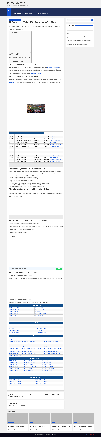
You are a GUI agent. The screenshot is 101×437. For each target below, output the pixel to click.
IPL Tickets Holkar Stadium (27, 351)
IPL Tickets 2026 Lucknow (29, 374)
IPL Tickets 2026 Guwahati (47, 370)
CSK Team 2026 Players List (14, 326)
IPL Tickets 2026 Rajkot (46, 362)
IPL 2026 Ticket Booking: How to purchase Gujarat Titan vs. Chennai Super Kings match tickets (21, 395)
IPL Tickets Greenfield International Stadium (52, 353)
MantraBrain (54, 434)
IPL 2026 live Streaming (17, 13)
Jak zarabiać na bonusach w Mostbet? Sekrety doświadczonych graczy (61, 426)
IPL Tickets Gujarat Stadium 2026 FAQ (17, 61)
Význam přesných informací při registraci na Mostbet (77, 44)
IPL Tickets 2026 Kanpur (13, 366)
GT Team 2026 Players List (40, 326)
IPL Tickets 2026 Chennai (13, 360)
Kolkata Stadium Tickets (54, 150)
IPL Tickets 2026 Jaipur (28, 360)
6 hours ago (11, 429)
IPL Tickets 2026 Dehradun (14, 374)
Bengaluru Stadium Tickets (55, 140)
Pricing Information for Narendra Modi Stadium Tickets (20, 57)
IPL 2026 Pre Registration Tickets (20, 9)
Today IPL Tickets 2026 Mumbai (15, 383)
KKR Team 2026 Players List (14, 332)
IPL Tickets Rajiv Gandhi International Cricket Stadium (31, 348)
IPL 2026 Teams (34, 9)
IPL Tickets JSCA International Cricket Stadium (52, 343)
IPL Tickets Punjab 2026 (39, 311)
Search (92, 20)
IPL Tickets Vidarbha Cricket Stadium (29, 353)
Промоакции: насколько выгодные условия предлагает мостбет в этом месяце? (17, 426)
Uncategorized (11, 422)
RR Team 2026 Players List (40, 330)
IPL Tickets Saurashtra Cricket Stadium (51, 341)
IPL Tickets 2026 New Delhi (14, 362)
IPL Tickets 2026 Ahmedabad (29, 362)
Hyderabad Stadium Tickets (55, 142)
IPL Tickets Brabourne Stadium (14, 343)
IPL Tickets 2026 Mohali (28, 364)
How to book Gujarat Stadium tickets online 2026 (19, 56)
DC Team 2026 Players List (14, 330)
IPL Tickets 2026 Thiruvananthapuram (49, 372)
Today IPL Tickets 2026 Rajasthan (41, 381)
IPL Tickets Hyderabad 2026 (14, 307)
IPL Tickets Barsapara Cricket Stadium (51, 351)
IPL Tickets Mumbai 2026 (13, 311)
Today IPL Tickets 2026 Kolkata (14, 385)
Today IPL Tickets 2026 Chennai (15, 387)
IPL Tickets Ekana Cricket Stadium (15, 355)
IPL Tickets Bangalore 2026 (14, 309)
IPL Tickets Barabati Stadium (14, 353)
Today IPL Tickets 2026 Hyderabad (15, 379)
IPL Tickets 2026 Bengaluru (14, 368)
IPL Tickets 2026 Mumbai (13, 364)
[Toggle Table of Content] (29, 52)
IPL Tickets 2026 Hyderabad (29, 368)
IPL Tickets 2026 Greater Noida (48, 368)
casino (31, 422)
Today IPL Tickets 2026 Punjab (40, 383)
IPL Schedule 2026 (69, 9)
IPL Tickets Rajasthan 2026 (40, 309)
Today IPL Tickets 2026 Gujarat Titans (42, 385)
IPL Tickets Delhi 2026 (39, 307)
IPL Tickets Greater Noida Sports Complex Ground (53, 348)
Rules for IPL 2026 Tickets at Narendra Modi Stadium (19, 58)
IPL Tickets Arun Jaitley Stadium (15, 341)
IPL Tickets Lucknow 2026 (39, 315)
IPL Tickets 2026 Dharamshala (47, 366)
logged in (15, 405)
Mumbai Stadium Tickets (54, 155)
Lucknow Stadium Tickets (54, 146)
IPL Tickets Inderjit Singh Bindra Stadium (29, 343)
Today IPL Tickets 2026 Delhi (40, 379)
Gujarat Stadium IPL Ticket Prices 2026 (17, 54)
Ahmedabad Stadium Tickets (55, 136)
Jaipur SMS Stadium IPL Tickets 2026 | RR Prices (52, 394)
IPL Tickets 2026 (16, 3)
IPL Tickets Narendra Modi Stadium (28, 341)
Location (11, 60)
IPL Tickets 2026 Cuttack (13, 372)
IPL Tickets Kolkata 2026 (13, 313)
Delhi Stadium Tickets (54, 157)
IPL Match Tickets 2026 (43, 13)
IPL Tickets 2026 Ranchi (46, 364)
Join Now (59, 268)
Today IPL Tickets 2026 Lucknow (41, 387)
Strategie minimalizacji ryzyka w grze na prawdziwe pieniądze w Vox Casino (39, 426)
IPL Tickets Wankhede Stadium (14, 351)
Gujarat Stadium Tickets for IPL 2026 (16, 53)
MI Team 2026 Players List (14, 328)
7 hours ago (33, 429)
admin (16, 429)
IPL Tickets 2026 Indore (28, 370)
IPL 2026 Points (58, 9)
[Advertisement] (19, 42)
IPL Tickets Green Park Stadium (14, 345)
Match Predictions (29, 13)
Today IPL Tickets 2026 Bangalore (15, 381)
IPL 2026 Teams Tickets (46, 9)
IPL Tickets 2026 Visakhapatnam (30, 366)
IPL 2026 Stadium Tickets (82, 9)
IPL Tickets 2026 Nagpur (28, 372)
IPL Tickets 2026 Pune (46, 360)
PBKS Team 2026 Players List (41, 332)
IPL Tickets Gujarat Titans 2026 (40, 313)
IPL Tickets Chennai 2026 (13, 315)
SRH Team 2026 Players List (41, 328)
